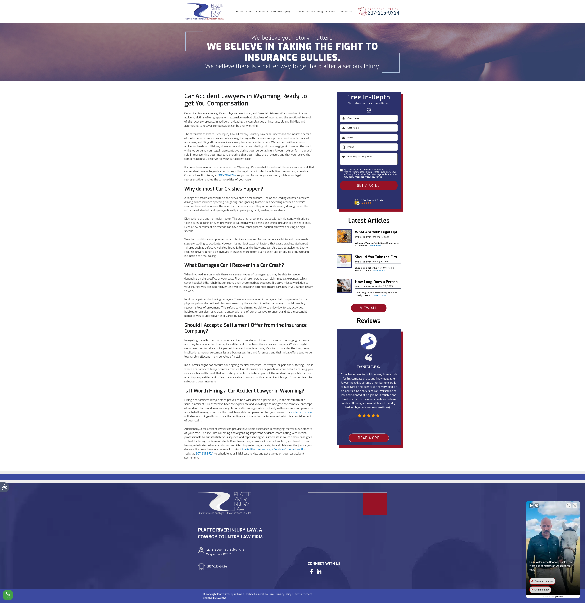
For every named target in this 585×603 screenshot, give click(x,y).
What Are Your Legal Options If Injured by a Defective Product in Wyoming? (378, 232)
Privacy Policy (283, 594)
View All (368, 308)
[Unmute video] (531, 505)
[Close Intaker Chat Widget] (575, 505)
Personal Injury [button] (281, 11)
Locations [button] (262, 11)
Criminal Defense (304, 11)
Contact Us (345, 11)
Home (239, 11)
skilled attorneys (301, 412)
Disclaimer (220, 597)
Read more (375, 245)
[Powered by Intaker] (559, 597)
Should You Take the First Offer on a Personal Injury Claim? (378, 257)
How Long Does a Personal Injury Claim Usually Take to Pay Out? (378, 282)
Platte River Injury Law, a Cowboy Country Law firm (274, 449)
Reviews (330, 11)
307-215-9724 (383, 13)
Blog (320, 11)
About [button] (250, 11)
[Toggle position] (568, 505)
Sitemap (208, 597)
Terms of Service (302, 594)
